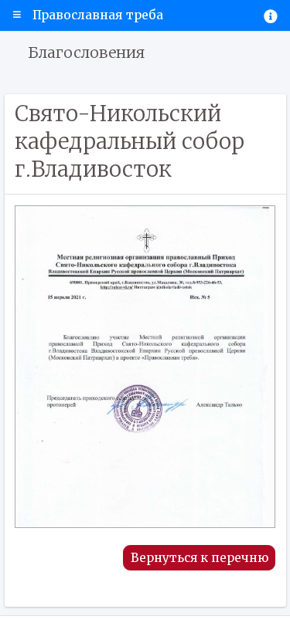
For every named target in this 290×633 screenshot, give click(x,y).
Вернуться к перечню (199, 557)
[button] (17, 15)
